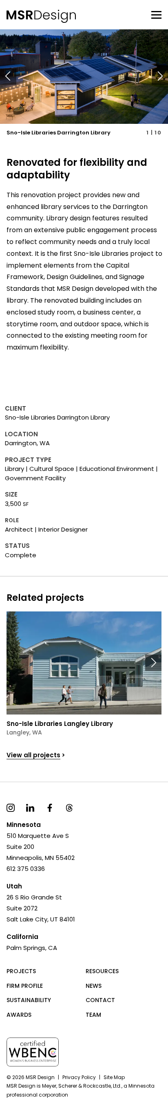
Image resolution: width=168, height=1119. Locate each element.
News (94, 986)
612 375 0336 (26, 868)
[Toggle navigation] (156, 15)
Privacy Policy (79, 1077)
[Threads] (69, 807)
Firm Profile (25, 986)
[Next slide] (160, 76)
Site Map (114, 1077)
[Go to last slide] (8, 76)
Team (93, 1015)
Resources (102, 971)
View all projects (33, 755)
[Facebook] (50, 807)
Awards (19, 1015)
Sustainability (29, 1000)
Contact (100, 1000)
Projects (21, 971)
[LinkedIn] (30, 807)
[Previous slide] (15, 663)
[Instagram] (11, 807)
